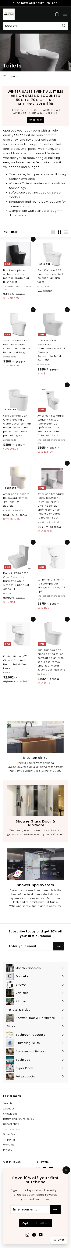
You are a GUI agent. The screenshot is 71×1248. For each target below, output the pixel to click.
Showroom (10, 1113)
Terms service (11, 1129)
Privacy (7, 1149)
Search (7, 1103)
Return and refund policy (18, 1118)
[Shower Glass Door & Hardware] (35, 800)
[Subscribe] (55, 1209)
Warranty (8, 1144)
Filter (13, 232)
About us (9, 1108)
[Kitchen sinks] (35, 737)
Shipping (9, 1139)
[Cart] (57, 14)
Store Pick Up (11, 1134)
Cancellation (11, 1124)
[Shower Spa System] (35, 864)
